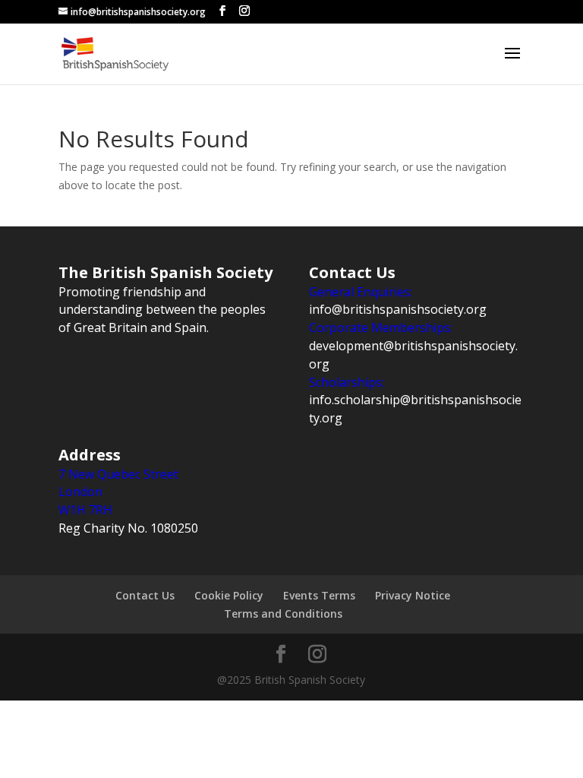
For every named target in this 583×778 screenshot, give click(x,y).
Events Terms (319, 595)
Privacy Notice (412, 595)
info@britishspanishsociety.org (398, 309)
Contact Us (145, 595)
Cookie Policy (228, 595)
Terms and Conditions (283, 613)
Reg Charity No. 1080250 (128, 528)
